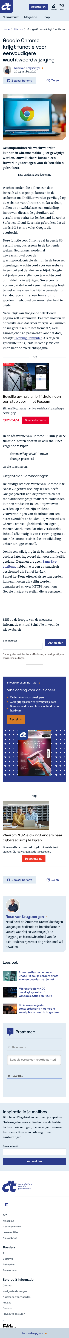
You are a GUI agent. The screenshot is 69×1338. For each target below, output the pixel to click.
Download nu (33, 859)
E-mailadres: (10, 640)
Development (10, 1270)
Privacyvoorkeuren (14, 1313)
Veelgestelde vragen (15, 1291)
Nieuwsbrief (10, 1238)
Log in (8, 73)
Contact (7, 1285)
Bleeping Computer (28, 338)
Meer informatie (35, 420)
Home (6, 29)
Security (8, 1258)
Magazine (8, 1220)
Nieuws (18, 29)
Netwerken (9, 1264)
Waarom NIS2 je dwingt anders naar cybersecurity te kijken (32, 837)
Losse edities (10, 1232)
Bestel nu (16, 719)
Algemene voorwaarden (17, 1296)
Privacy (7, 1302)
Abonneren (38, 7)
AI (4, 1253)
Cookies (7, 1308)
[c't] (6, 6)
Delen (55, 80)
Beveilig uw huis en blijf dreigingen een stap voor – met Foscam (32, 399)
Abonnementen (12, 1226)
